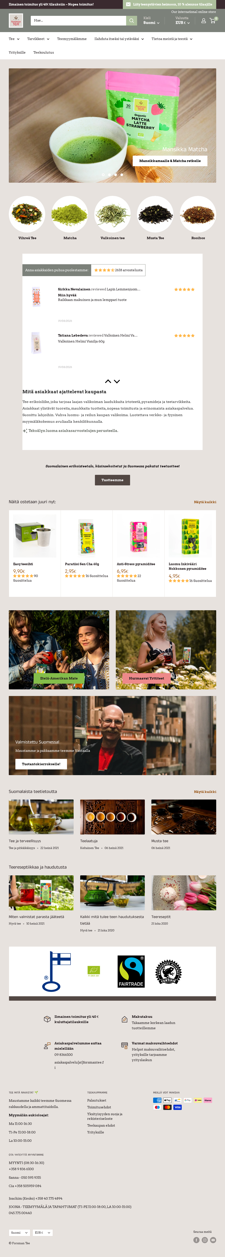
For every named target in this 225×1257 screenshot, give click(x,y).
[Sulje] (163, 580)
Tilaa (112, 663)
